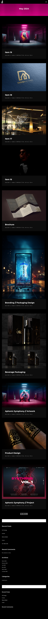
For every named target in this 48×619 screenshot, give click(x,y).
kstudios (13, 55)
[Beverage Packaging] (24, 340)
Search (44, 520)
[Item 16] (24, 163)
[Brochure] (24, 205)
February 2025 (5, 563)
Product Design (12, 453)
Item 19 (8, 52)
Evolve (3, 533)
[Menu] (46, 2)
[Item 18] (24, 77)
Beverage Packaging (15, 372)
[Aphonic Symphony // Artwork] (24, 395)
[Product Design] (24, 435)
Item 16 (8, 179)
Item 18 (8, 95)
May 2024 (4, 567)
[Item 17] (24, 120)
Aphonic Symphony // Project (19, 503)
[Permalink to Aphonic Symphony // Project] (24, 481)
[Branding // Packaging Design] (23, 267)
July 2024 (4, 565)
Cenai (3, 540)
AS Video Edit (5, 543)
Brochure (9, 224)
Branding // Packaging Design (19, 303)
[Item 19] (24, 36)
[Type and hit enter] (44, 586)
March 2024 (4, 569)
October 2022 (5, 571)
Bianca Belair (5, 536)
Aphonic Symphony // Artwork (20, 411)
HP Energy (4, 530)
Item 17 (8, 139)
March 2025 (4, 561)
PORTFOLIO (19, 55)
